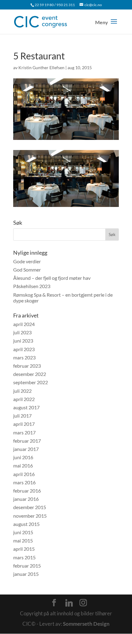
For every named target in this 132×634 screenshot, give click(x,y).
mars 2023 (24, 357)
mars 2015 (24, 557)
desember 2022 (29, 374)
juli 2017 (22, 415)
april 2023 (24, 349)
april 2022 (24, 399)
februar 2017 (27, 441)
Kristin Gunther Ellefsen (41, 67)
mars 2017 (24, 432)
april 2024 (24, 324)
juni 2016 (23, 457)
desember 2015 (29, 507)
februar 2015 (27, 565)
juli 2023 (22, 332)
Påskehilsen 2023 (31, 286)
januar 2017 (26, 449)
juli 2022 (22, 391)
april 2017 (24, 424)
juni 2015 (23, 532)
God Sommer (27, 269)
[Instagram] (83, 602)
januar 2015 (26, 574)
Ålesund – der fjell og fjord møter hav (52, 278)
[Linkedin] (69, 603)
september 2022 (30, 382)
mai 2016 (23, 465)
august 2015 (26, 524)
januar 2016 (26, 499)
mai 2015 (23, 540)
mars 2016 (24, 482)
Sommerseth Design (86, 624)
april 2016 (24, 474)
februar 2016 (27, 490)
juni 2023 (23, 340)
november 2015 (30, 516)
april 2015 (24, 549)
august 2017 (26, 407)
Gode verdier (27, 261)
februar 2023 (27, 366)
